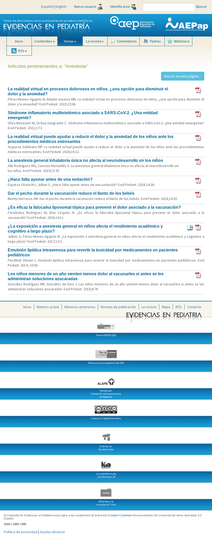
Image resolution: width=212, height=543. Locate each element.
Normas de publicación (118, 307)
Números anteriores (79, 307)
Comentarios (127, 41)
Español (47, 6)
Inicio (19, 41)
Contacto (194, 307)
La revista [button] (93, 41)
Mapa (166, 307)
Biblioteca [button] (182, 41)
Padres (155, 41)
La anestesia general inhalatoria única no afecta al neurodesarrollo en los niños (85, 160)
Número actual (48, 307)
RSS (179, 307)
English (61, 6)
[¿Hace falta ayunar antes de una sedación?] (198, 180)
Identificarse (120, 6)
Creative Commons (120, 515)
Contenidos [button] (43, 41)
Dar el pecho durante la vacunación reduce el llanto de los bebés (71, 193)
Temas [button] (69, 41)
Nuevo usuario (85, 6)
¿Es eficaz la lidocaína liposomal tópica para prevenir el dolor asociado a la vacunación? (94, 207)
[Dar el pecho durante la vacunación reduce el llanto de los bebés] (198, 194)
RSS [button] (21, 50)
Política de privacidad (20, 532)
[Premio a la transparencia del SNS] (106, 352)
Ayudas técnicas (52, 532)
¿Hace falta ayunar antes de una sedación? (50, 179)
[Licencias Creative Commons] (106, 407)
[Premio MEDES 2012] (106, 324)
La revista (148, 307)
